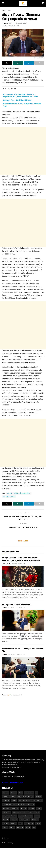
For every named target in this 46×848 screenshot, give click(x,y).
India (39, 808)
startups (13, 824)
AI (36, 793)
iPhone (30, 812)
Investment (17, 812)
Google (31, 808)
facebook (6, 808)
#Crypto (5, 793)
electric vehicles (9, 804)
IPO (37, 812)
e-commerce (37, 801)
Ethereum (31, 804)
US (34, 827)
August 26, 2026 (17, 607)
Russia (9, 493)
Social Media (24, 820)
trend (12, 827)
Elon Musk (21, 804)
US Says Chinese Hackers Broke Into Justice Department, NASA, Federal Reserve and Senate (20, 95)
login (8, 695)
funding (15, 808)
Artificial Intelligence (25, 797)
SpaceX (35, 820)
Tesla (38, 824)
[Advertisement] (23, 151)
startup (5, 824)
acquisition (29, 793)
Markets (13, 816)
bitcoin (38, 797)
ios (24, 812)
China (14, 801)
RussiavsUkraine (9, 497)
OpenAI (5, 820)
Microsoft (28, 816)
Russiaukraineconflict (22, 493)
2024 (20, 793)
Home (3, 10)
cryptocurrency (24, 801)
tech (20, 824)
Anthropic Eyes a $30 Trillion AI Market (17, 100)
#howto (13, 793)
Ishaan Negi (6, 607)
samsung (14, 820)
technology (29, 824)
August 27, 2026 (17, 563)
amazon (5, 797)
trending (20, 827)
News (9, 10)
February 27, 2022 (20, 23)
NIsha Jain (8, 23)
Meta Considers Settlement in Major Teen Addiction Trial (22, 104)
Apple (13, 797)
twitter (28, 827)
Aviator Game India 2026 (12, 782)
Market (5, 816)
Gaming (23, 808)
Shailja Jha (6, 563)
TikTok (5, 827)
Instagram (6, 812)
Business (6, 801)
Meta (20, 816)
